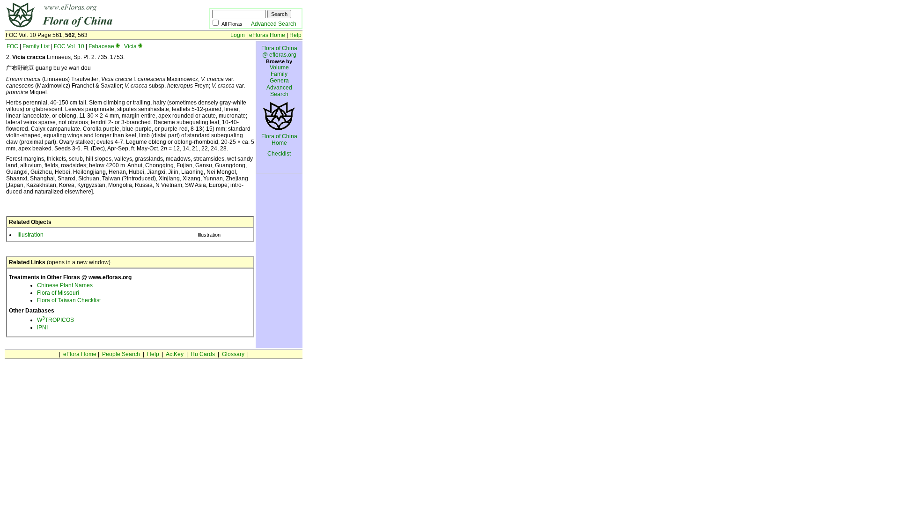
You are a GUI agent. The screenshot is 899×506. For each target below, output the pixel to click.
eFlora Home (79, 354)
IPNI (42, 327)
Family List (36, 46)
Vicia (130, 46)
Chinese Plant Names (65, 285)
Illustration (30, 234)
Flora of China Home (279, 139)
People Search (121, 354)
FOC (12, 46)
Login (237, 35)
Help (295, 35)
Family (279, 74)
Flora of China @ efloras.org (279, 51)
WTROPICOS (55, 320)
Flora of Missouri (58, 293)
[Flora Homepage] (92, 27)
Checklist (279, 153)
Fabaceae (101, 46)
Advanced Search (273, 24)
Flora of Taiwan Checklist (69, 300)
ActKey (175, 354)
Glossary (233, 354)
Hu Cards (203, 354)
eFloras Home (267, 35)
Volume (279, 67)
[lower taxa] (118, 46)
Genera (279, 80)
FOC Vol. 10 (69, 46)
